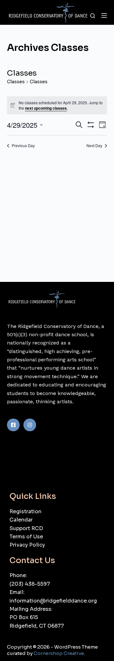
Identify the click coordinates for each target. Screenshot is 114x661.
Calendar (21, 519)
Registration (25, 511)
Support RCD (26, 528)
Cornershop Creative (59, 653)
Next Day (94, 145)
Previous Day (23, 145)
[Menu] (104, 15)
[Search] (92, 15)
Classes (16, 82)
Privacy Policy (27, 545)
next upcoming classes (46, 108)
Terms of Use (26, 536)
